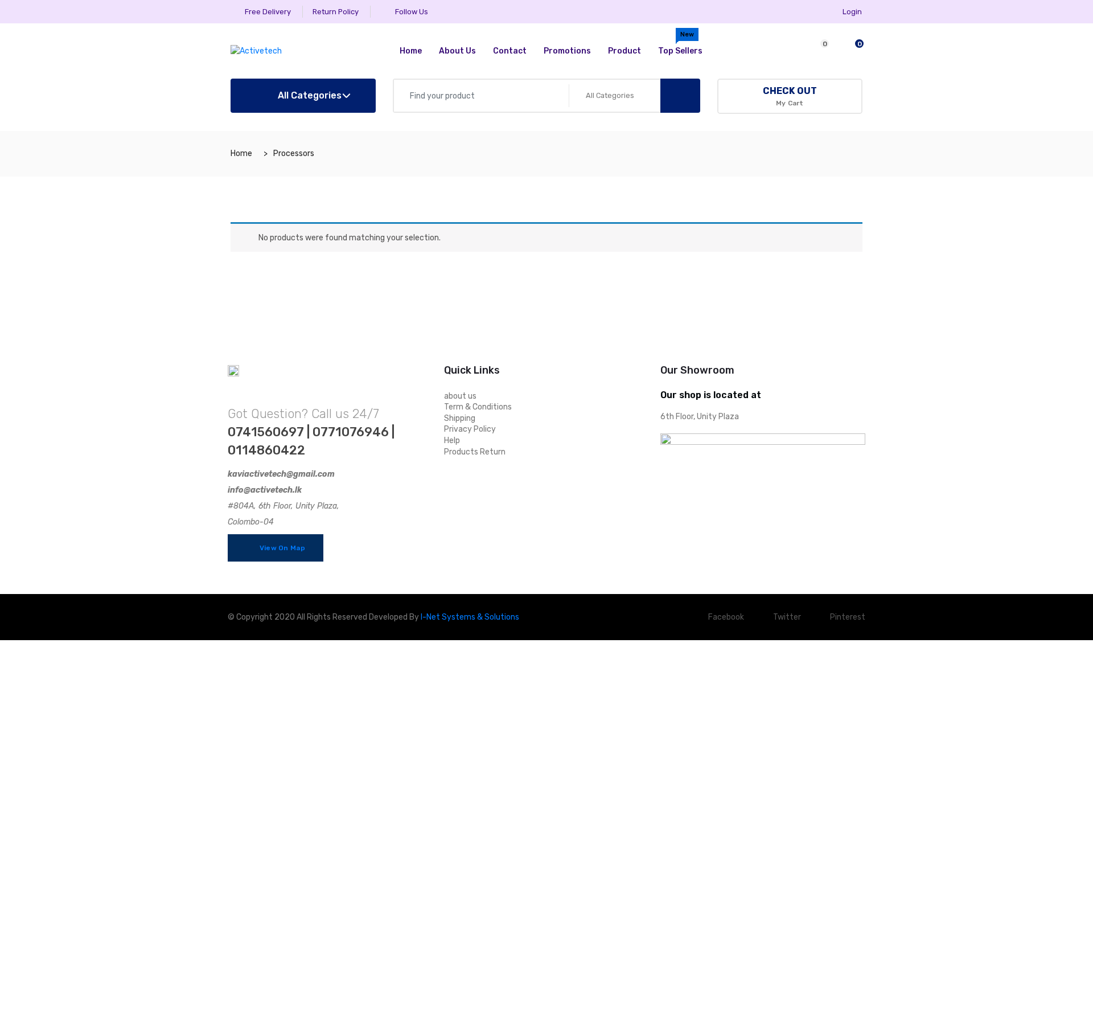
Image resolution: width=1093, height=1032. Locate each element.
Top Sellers (680, 43)
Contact (510, 51)
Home (411, 51)
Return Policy (336, 11)
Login (852, 11)
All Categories (309, 95)
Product (624, 51)
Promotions (567, 51)
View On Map (281, 548)
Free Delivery (267, 11)
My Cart (790, 96)
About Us (457, 51)
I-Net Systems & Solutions (470, 617)
